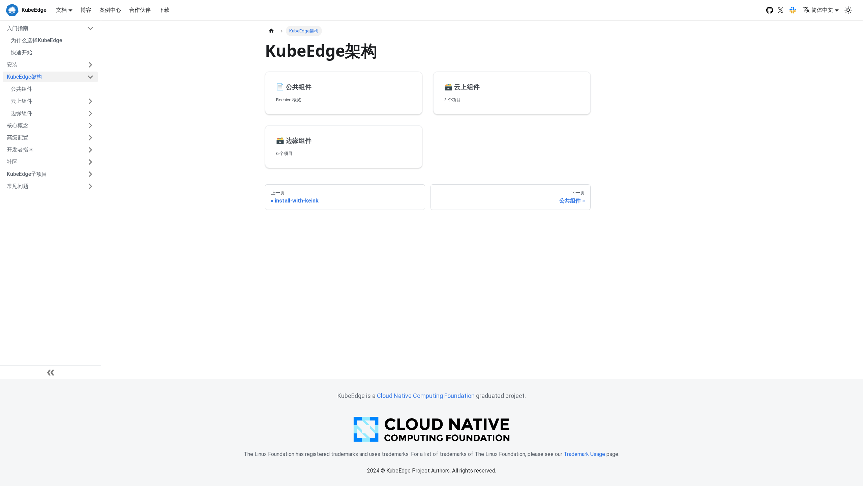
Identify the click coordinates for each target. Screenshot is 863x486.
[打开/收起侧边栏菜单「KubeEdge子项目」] (90, 174)
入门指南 (17, 28)
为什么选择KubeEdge (36, 40)
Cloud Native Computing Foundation (426, 395)
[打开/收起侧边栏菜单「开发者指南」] (90, 149)
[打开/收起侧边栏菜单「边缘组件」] (90, 113)
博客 (86, 10)
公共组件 (21, 89)
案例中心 (110, 10)
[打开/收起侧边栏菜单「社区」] (90, 162)
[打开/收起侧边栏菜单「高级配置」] (90, 137)
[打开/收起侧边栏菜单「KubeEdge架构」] (90, 77)
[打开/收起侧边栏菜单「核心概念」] (90, 125)
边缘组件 (21, 113)
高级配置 (17, 137)
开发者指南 (20, 149)
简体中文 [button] (822, 10)
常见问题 (17, 186)
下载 (164, 10)
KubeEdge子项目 (27, 174)
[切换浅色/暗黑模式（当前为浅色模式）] (848, 10)
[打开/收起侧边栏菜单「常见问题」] (90, 186)
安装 (12, 64)
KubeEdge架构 (24, 77)
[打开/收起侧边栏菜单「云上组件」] (90, 101)
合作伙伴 (140, 10)
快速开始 (21, 52)
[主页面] (271, 31)
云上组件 (21, 101)
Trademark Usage (584, 454)
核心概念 (17, 125)
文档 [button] (61, 10)
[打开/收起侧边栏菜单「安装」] (90, 64)
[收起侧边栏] (50, 372)
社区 (12, 162)
